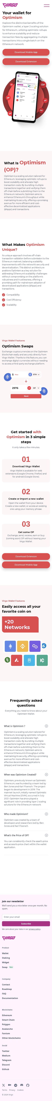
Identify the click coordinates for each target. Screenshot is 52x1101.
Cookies (20, 1090)
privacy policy (34, 929)
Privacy (12, 1090)
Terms (4, 1090)
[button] (46, 5)
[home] (12, 5)
